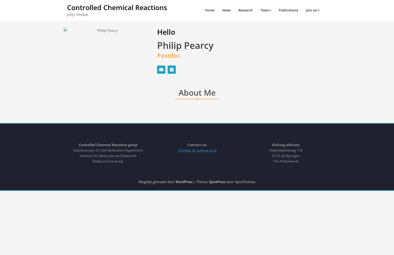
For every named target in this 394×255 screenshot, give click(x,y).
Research (245, 10)
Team (264, 10)
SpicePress (217, 181)
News (226, 10)
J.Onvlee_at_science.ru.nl (197, 150)
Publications (288, 10)
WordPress (184, 181)
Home (210, 10)
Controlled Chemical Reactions (117, 7)
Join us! (311, 10)
